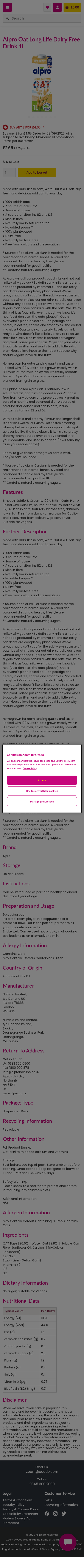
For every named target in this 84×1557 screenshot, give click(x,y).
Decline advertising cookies (42, 790)
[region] (42, 778)
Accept (42, 780)
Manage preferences (42, 801)
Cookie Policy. (30, 768)
